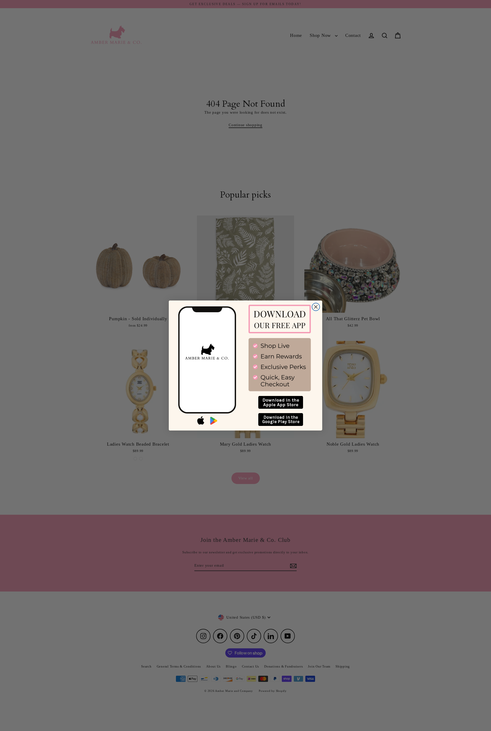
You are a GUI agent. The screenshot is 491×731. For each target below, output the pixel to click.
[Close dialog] (316, 307)
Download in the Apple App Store (280, 402)
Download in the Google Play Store (280, 419)
